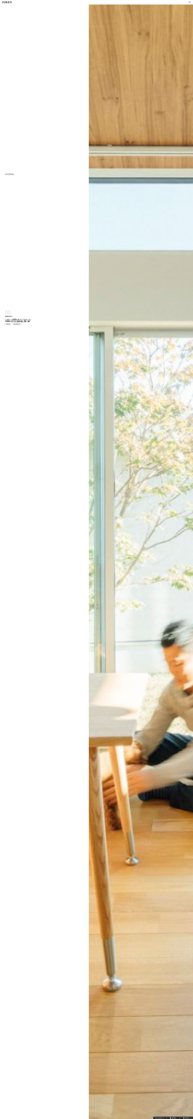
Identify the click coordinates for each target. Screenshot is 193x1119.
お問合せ (187, 1118)
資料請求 (174, 1118)
